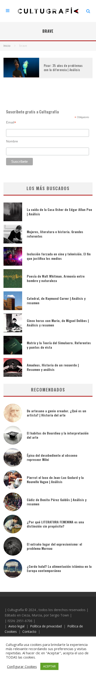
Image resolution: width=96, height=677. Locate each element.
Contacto (29, 631)
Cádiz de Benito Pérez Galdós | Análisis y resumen (56, 501)
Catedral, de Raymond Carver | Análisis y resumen (56, 300)
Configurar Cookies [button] (22, 666)
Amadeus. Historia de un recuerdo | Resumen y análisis (53, 367)
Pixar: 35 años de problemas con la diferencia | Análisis (63, 67)
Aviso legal (16, 626)
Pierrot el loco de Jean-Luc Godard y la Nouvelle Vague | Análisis (55, 479)
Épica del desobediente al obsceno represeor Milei (52, 457)
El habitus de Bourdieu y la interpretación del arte (58, 435)
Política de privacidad (46, 626)
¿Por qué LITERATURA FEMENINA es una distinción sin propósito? (55, 524)
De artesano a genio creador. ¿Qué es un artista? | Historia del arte (56, 412)
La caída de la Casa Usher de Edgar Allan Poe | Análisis (59, 211)
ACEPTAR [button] (49, 666)
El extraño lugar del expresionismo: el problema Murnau (54, 546)
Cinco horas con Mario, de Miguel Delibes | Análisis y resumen (58, 322)
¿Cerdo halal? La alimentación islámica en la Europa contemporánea (59, 568)
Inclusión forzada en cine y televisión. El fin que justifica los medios (59, 256)
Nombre (12, 141)
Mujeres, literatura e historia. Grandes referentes (55, 233)
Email (11, 122)
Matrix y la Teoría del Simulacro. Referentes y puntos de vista (59, 344)
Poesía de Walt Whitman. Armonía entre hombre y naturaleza (56, 278)
